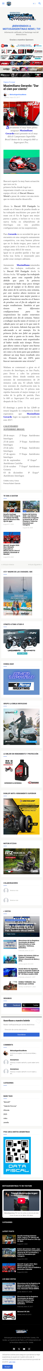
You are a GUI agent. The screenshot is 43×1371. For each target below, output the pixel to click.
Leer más (12, 1362)
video (5, 1118)
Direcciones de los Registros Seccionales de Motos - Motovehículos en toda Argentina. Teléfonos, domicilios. (28, 944)
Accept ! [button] (7, 1367)
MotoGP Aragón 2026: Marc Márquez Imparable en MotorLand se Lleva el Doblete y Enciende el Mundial (11, 549)
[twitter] (19, 1349)
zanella (6, 1122)
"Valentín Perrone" (10, 1106)
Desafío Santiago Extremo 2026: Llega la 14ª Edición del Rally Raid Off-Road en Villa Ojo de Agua (11, 517)
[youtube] (24, 1349)
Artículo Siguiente (34, 564)
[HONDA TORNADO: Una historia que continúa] (10, 985)
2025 (5, 1114)
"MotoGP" (6, 1102)
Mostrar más (14, 890)
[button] (3, 4)
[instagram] (29, 1349)
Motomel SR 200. (23, 1311)
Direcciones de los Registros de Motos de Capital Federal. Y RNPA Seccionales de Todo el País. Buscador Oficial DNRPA (28, 1286)
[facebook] (14, 1349)
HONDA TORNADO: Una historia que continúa (27, 983)
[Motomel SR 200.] (9, 1315)
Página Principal (9, 82)
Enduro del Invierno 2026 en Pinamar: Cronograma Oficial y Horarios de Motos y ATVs (28, 958)
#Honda (6, 1110)
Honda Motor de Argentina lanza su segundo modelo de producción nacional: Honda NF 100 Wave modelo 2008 (28, 971)
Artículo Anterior (8, 564)
